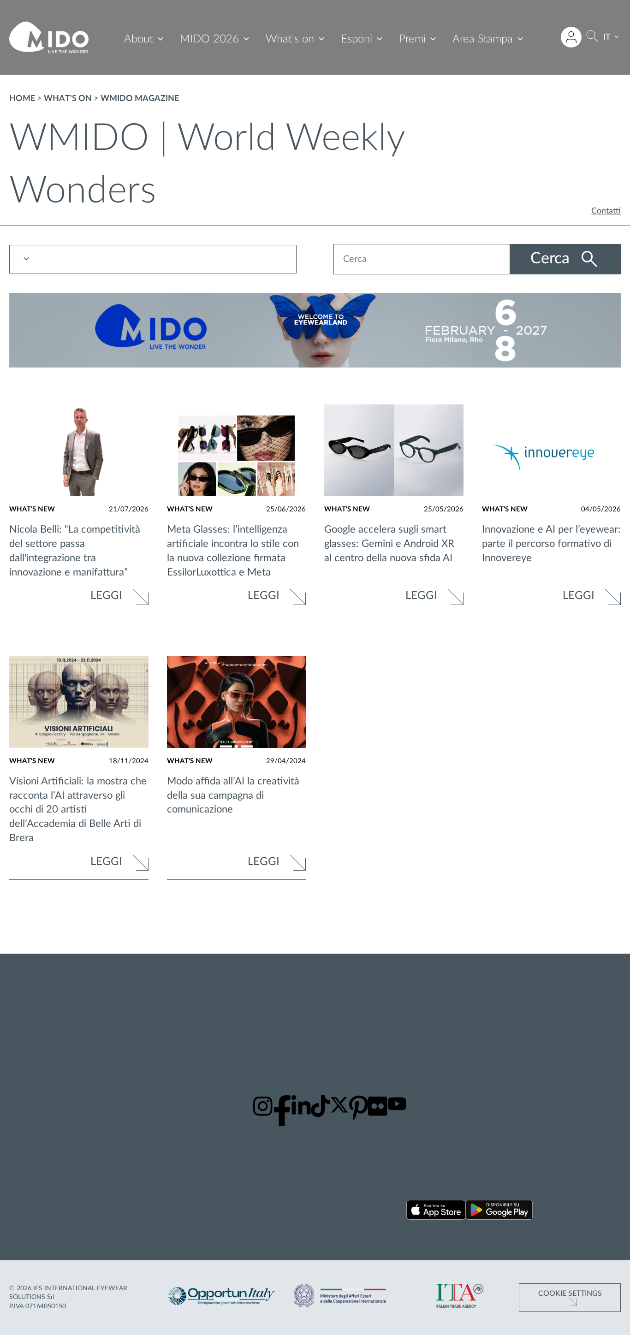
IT (607, 37)
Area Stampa (482, 39)
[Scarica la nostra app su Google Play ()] (499, 1211)
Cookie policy (581, 1008)
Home (22, 99)
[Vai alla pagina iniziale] (49, 37)
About (138, 39)
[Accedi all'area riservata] (571, 37)
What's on (290, 39)
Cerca (552, 259)
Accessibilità (579, 1031)
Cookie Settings (570, 1293)
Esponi (356, 39)
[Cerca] (592, 37)
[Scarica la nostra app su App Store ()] (436, 1211)
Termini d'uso (581, 1019)
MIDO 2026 (209, 39)
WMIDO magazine (140, 99)
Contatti (606, 211)
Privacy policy (582, 996)
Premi (412, 39)
